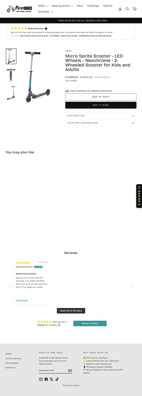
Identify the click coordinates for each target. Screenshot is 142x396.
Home (68, 51)
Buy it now (101, 105)
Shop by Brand (61, 5)
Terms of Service (13, 358)
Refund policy (12, 363)
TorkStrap (93, 5)
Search (9, 354)
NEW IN (107, 5)
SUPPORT (44, 11)
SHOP (42, 5)
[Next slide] (132, 286)
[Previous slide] (10, 286)
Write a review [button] (90, 323)
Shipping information (83, 123)
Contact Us (11, 367)
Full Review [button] (22, 300)
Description (76, 116)
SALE (80, 5)
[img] (22, 262)
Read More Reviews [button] (71, 310)
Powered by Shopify (71, 385)
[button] (71, 32)
